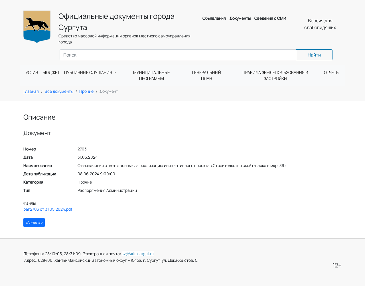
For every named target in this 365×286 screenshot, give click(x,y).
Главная (31, 91)
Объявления (214, 18)
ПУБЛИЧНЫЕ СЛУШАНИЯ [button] (88, 72)
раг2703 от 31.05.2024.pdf (47, 209)
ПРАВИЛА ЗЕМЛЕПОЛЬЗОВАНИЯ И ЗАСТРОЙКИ (275, 75)
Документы (240, 18)
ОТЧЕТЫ (331, 72)
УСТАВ (32, 72)
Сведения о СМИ (270, 18)
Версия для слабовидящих (320, 24)
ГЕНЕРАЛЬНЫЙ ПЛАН (206, 75)
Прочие (86, 91)
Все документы (59, 91)
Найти (314, 55)
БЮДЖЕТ (51, 72)
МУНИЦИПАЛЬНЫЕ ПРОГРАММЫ (151, 75)
